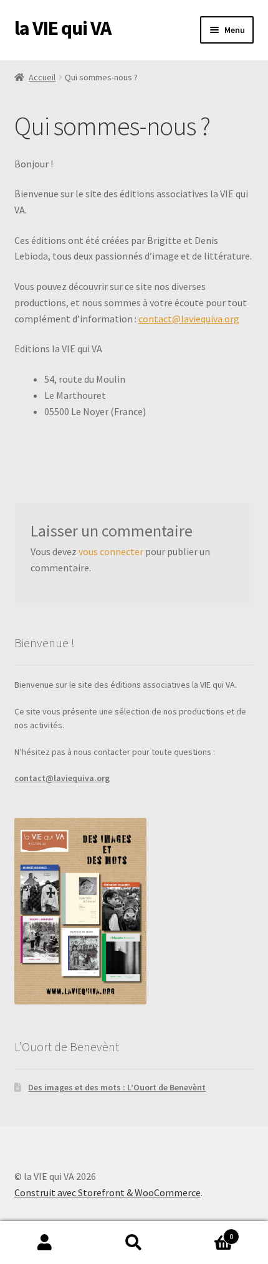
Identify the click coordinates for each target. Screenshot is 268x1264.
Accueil (42, 77)
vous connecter (111, 551)
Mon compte (44, 1243)
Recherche (133, 1243)
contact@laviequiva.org (188, 318)
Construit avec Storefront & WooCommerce (107, 1192)
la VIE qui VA (62, 28)
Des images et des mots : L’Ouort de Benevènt (117, 1087)
